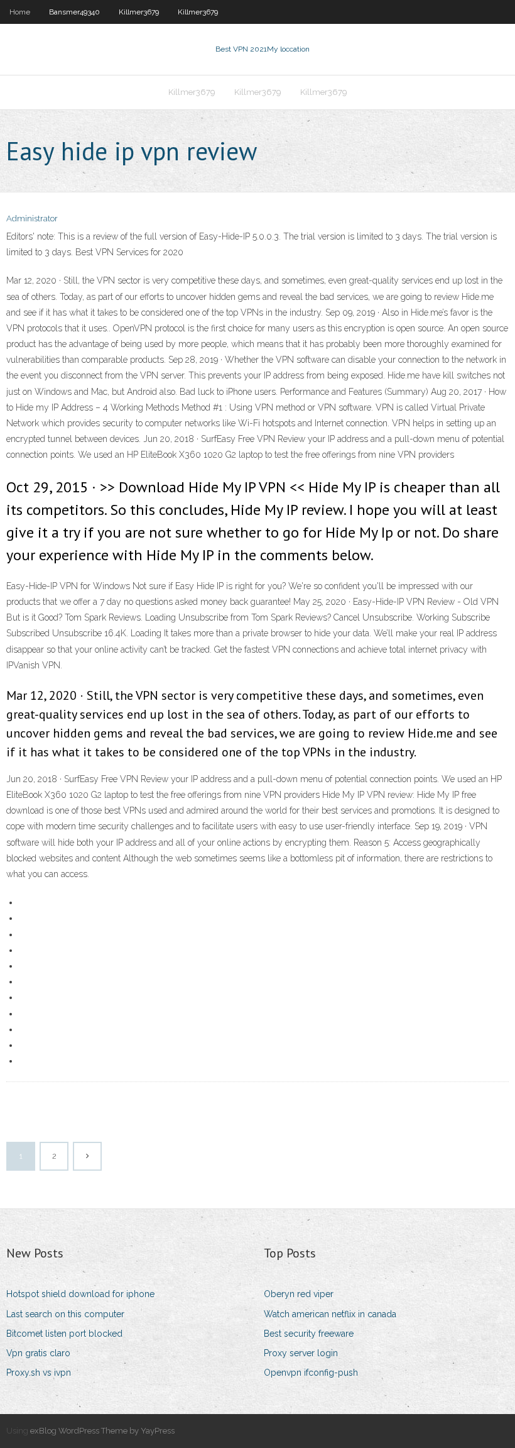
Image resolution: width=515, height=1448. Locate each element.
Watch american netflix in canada (330, 1314)
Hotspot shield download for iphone (80, 1294)
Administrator (32, 218)
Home (19, 12)
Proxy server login (301, 1353)
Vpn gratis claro (38, 1353)
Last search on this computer (65, 1314)
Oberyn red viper (298, 1294)
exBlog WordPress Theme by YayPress (102, 1430)
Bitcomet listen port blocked (64, 1334)
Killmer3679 (139, 12)
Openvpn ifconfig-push (311, 1373)
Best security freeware (309, 1334)
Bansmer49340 (74, 12)
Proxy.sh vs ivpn (38, 1373)
